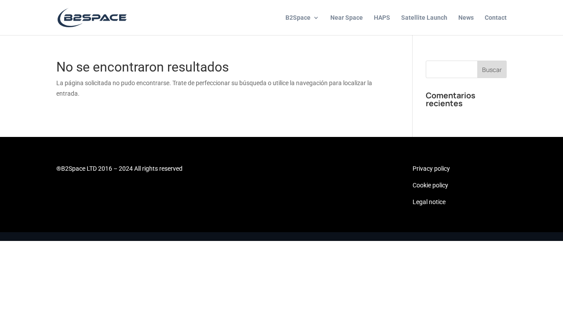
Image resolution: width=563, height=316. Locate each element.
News (466, 17)
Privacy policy (431, 168)
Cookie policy (430, 185)
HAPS (382, 17)
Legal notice (429, 201)
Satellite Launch (424, 17)
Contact (496, 17)
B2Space (298, 17)
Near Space (346, 17)
